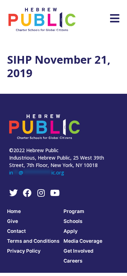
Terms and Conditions (33, 241)
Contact (16, 231)
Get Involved (78, 251)
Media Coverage (83, 241)
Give (12, 221)
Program (74, 211)
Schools (73, 221)
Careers (73, 261)
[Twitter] (13, 193)
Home (14, 211)
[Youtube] (54, 193)
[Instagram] (41, 193)
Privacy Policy (24, 251)
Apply (71, 231)
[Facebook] (27, 193)
